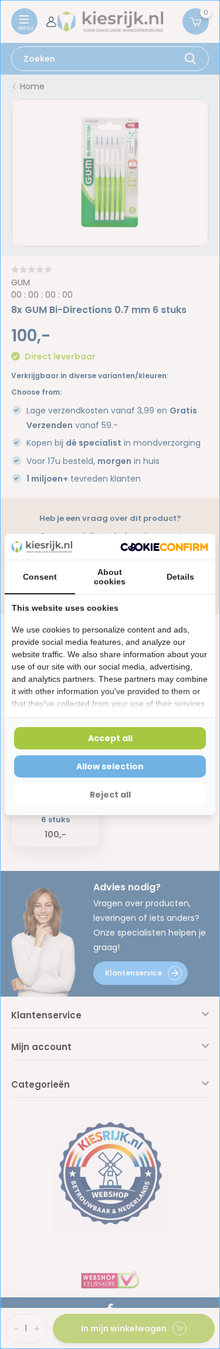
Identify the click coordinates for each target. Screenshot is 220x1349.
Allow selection (110, 766)
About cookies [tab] (110, 576)
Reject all (110, 794)
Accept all (110, 738)
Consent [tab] (40, 576)
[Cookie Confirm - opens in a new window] (164, 547)
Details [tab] (180, 576)
